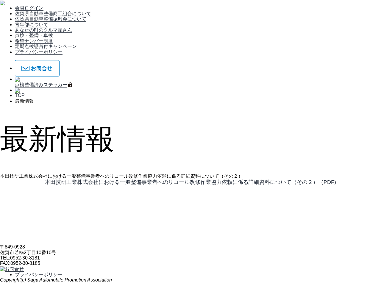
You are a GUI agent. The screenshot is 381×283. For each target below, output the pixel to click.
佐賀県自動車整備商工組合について (53, 13)
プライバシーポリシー (39, 51)
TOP (20, 95)
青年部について (31, 24)
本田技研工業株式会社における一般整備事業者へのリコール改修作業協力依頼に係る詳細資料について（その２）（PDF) (190, 182)
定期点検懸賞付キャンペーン (46, 46)
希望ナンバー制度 (34, 40)
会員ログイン (29, 7)
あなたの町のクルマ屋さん (43, 29)
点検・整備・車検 (34, 35)
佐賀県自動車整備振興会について (50, 18)
